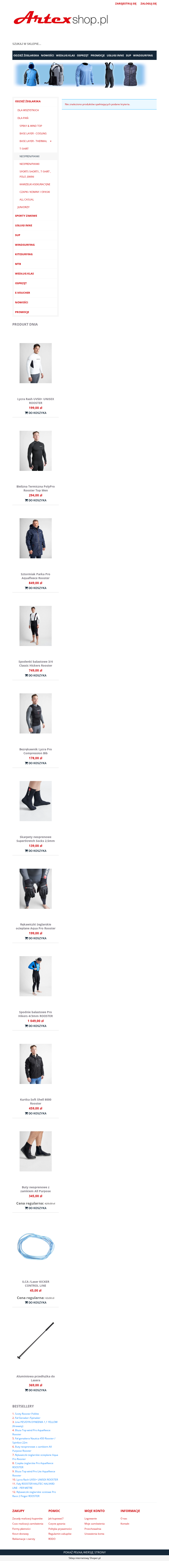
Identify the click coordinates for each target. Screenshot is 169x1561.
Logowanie (90, 1518)
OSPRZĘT (21, 283)
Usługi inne (23, 225)
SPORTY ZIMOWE (26, 216)
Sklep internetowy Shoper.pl (85, 1558)
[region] (84, 74)
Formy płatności (21, 1529)
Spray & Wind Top (31, 126)
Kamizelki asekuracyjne (35, 184)
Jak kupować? (55, 1518)
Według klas (24, 273)
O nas (124, 1518)
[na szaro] (84, 74)
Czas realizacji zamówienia (27, 1523)
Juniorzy (23, 207)
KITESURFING (24, 254)
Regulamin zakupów (59, 1533)
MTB (18, 264)
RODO (51, 1539)
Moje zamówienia (94, 1523)
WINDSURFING (25, 245)
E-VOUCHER (22, 293)
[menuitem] (26, 55)
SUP (17, 235)
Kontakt (125, 1523)
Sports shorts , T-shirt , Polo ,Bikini (35, 174)
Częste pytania (56, 1523)
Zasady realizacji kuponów (27, 1518)
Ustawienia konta (94, 1533)
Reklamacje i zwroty (23, 1539)
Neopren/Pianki (29, 156)
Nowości (21, 302)
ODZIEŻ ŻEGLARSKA (28, 101)
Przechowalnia (92, 1529)
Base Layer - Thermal (33, 141)
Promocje (22, 312)
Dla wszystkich (28, 110)
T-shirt (24, 148)
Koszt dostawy (20, 1533)
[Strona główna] (60, 19)
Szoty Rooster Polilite (27, 1413)
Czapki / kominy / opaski (35, 192)
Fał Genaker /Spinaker (27, 1418)
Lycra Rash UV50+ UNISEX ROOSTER (37, 1479)
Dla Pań (23, 118)
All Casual (27, 199)
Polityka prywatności (60, 1529)
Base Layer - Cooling (33, 133)
